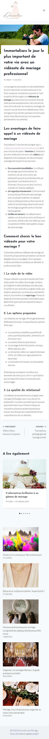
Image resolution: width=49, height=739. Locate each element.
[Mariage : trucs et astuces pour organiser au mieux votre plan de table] (24, 694)
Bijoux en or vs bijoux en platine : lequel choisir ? (24, 591)
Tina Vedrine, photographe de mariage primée (39, 432)
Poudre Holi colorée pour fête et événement (22, 555)
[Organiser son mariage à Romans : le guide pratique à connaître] (24, 654)
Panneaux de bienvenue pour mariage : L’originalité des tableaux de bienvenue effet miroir (22, 630)
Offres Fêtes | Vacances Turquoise (11, 430)
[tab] (19, 513)
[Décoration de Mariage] (14, 10)
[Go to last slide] (7, 485)
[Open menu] (44, 10)
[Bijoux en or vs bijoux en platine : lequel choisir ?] (24, 575)
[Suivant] (42, 485)
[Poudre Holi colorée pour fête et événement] (24, 539)
